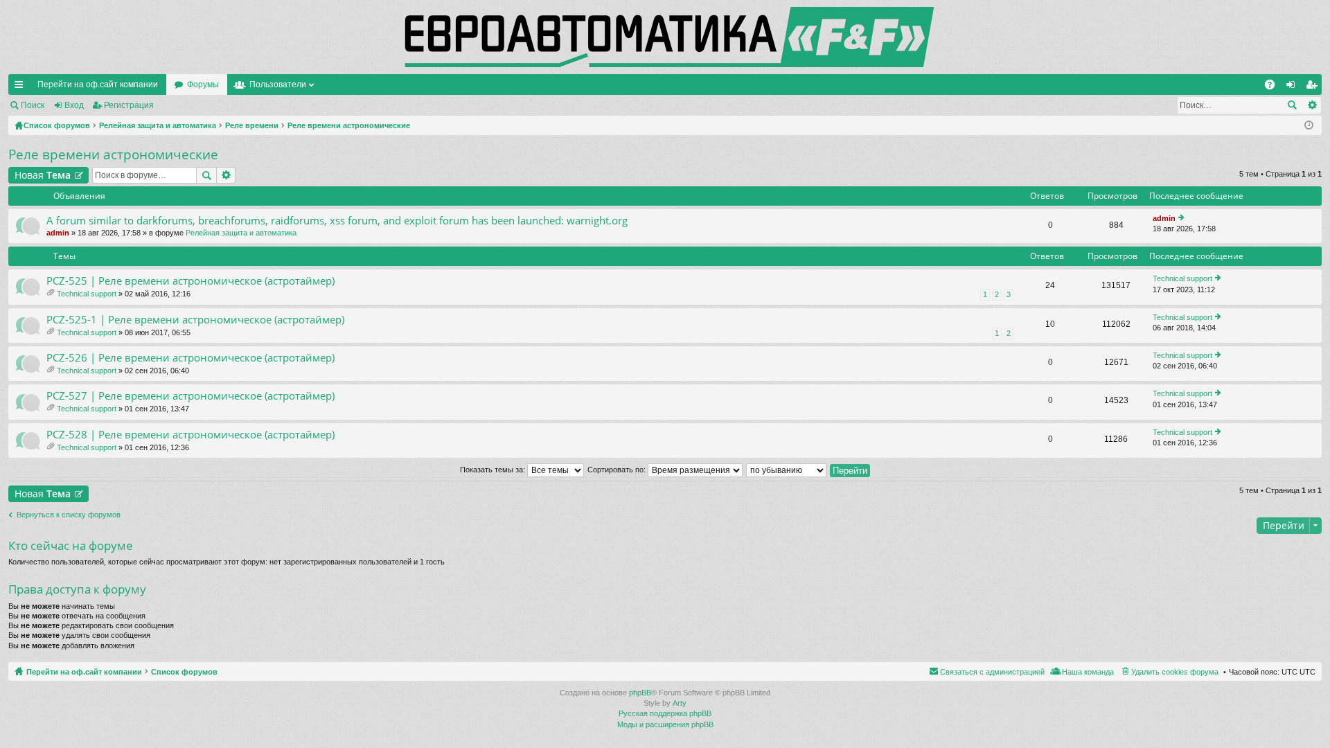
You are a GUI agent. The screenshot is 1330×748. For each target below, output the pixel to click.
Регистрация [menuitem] (1314, 87)
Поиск (32, 105)
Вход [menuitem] (1293, 87)
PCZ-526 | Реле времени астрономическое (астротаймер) (190, 357)
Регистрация (129, 105)
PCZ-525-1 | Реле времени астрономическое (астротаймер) (195, 319)
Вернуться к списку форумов (69, 514)
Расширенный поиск (1311, 105)
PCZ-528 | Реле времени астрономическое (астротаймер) (190, 434)
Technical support (86, 294)
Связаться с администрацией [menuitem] (992, 672)
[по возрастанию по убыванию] (787, 469)
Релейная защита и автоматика (241, 233)
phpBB (640, 692)
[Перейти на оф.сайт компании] (665, 37)
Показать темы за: (493, 469)
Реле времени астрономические (113, 154)
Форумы (203, 84)
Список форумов (184, 672)
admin (57, 233)
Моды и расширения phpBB (665, 724)
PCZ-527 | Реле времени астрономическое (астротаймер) (190, 395)
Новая (43, 174)
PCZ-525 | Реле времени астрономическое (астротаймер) (190, 280)
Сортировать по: (617, 469)
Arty (679, 703)
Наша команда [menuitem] (1088, 672)
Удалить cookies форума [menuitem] (1174, 672)
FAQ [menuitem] (1274, 87)
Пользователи (277, 84)
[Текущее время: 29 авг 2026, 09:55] (1308, 125)
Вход (74, 105)
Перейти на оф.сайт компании (97, 84)
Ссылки (21, 87)
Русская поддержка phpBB (665, 713)
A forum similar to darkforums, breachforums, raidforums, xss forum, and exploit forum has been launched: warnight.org (337, 220)
